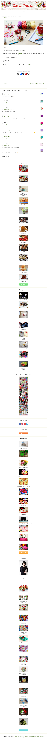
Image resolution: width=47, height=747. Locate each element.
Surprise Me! (23, 552)
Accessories (28, 739)
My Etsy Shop (23, 433)
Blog (13, 736)
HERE (30, 64)
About (16, 736)
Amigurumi (22, 740)
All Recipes (23, 284)
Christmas (12, 739)
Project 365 (4, 78)
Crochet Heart (19, 53)
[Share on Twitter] (23, 74)
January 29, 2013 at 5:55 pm (9, 109)
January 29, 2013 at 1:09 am (9, 94)
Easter (34, 739)
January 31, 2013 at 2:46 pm (9, 145)
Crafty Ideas (26, 736)
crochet (4, 79)
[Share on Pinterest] (26, 74)
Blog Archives (22, 736)
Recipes (34, 736)
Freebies (25, 740)
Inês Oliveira (6, 92)
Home (31, 739)
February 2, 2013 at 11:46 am (10, 150)
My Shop (23, 737)
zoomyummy (7, 129)
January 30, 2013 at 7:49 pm (9, 124)
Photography (31, 736)
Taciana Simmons (7, 136)
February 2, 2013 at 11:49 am (10, 130)
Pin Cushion (41, 739)
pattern (6, 79)
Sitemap (37, 736)
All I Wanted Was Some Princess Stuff (36, 83)
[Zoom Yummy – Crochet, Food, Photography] (23, 5)
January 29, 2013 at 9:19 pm (9, 116)
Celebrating (5, 83)
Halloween (36, 739)
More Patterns (23, 729)
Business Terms (41, 736)
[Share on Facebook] (21, 74)
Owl (9, 739)
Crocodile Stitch (23, 739)
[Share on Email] (28, 74)
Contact (18, 736)
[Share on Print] (18, 74)
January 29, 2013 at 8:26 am (9, 102)
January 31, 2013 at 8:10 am (9, 138)
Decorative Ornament (17, 739)
